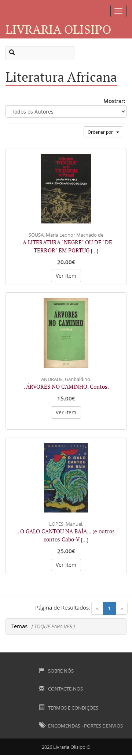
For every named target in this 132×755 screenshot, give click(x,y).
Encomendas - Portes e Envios (85, 725)
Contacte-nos (65, 688)
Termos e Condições (72, 707)
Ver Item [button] (66, 275)
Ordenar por (102, 132)
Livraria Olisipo (58, 29)
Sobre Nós (60, 670)
